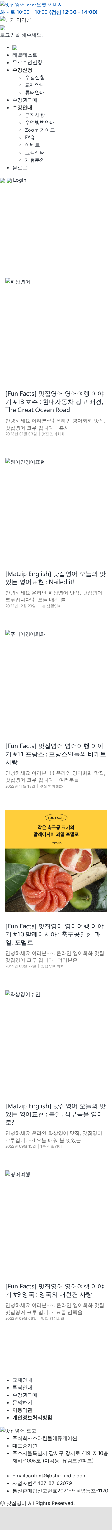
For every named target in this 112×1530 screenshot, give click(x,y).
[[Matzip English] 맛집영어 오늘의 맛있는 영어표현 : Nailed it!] (56, 509)
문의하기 (22, 1402)
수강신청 (35, 77)
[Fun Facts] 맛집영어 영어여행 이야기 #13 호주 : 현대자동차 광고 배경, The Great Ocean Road (54, 401)
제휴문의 (35, 160)
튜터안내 (35, 92)
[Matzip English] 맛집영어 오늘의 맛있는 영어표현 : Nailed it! (55, 577)
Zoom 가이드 (40, 130)
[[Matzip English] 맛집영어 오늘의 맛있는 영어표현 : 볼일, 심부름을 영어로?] (56, 1041)
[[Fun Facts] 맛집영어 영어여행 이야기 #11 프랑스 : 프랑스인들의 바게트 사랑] (56, 681)
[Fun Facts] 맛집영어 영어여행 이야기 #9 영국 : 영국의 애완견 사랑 (54, 1290)
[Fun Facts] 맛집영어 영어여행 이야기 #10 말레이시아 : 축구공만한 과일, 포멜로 (54, 934)
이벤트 (32, 145)
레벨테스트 (24, 55)
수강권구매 (24, 100)
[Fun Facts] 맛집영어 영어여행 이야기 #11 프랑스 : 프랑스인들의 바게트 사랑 (55, 754)
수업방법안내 (40, 122)
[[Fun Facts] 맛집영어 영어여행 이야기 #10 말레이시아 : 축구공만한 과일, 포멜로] (56, 861)
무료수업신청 (27, 62)
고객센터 (35, 152)
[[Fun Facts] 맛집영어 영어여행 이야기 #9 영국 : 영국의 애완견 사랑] (56, 1221)
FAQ (29, 137)
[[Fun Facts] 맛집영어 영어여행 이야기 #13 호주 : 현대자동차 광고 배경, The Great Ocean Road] (56, 329)
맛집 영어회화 (53, 433)
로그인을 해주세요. (21, 35)
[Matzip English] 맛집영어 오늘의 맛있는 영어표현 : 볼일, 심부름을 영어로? (55, 1114)
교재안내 (35, 85)
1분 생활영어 (51, 606)
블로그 (19, 167)
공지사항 (35, 115)
